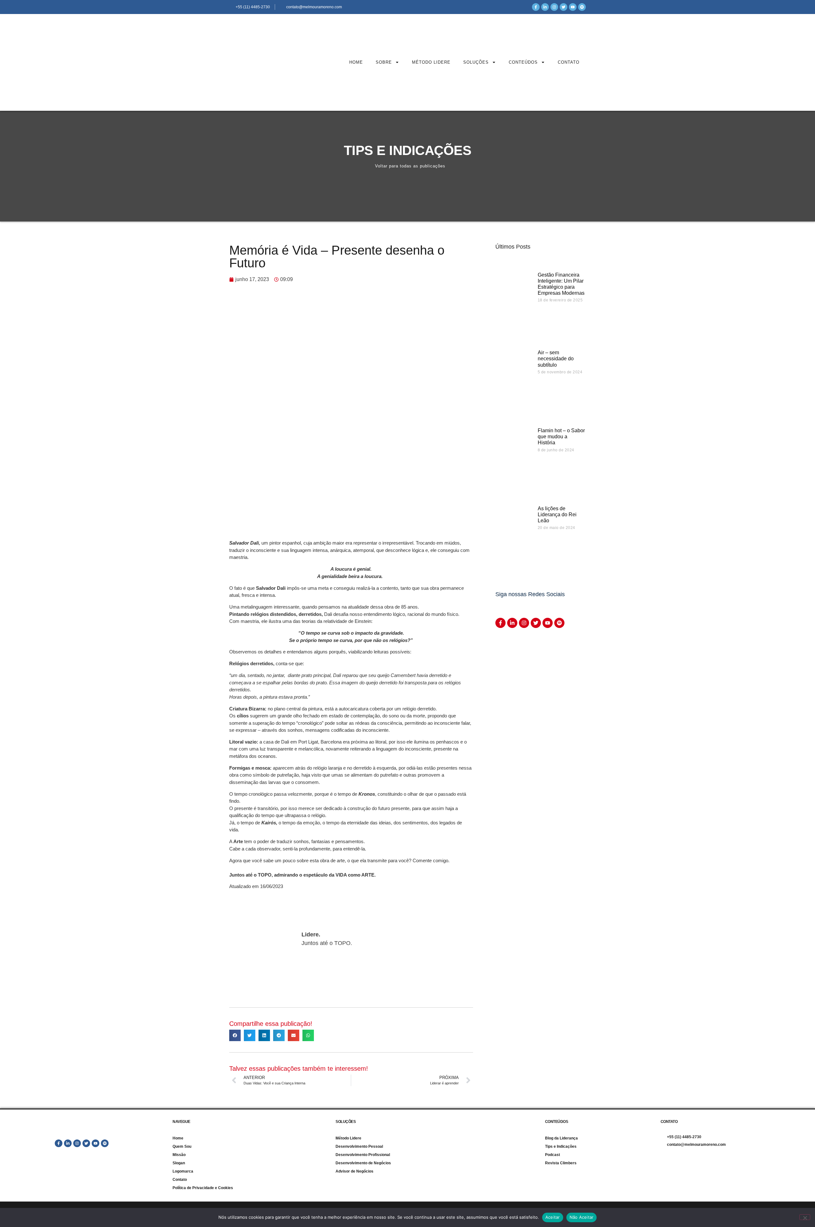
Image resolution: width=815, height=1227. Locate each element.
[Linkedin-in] (545, 7)
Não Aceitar (582, 1217)
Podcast (552, 1155)
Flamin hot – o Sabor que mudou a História (561, 436)
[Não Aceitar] (804, 1217)
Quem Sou (182, 1146)
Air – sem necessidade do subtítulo (556, 358)
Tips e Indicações (561, 1146)
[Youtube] (573, 7)
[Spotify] (582, 7)
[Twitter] (563, 7)
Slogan (179, 1163)
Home (356, 62)
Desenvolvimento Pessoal (359, 1146)
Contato (568, 62)
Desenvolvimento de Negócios (363, 1163)
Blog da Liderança (561, 1138)
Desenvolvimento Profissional (363, 1155)
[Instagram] (554, 7)
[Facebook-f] (536, 7)
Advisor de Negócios (354, 1171)
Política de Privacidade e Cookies (203, 1188)
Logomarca (183, 1171)
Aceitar (552, 1217)
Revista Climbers (561, 1163)
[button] (235, 1035)
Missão (179, 1155)
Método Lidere (431, 62)
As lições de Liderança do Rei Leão (557, 514)
